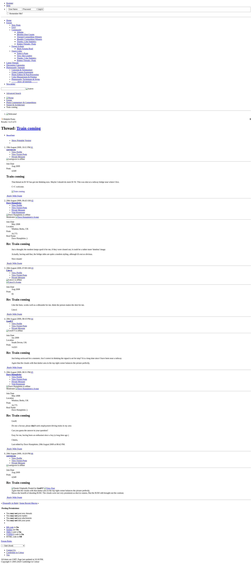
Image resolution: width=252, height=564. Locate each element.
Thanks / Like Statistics (26, 41)
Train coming (29, 128)
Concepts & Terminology (22, 70)
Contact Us (11, 550)
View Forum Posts (19, 154)
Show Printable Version (21, 140)
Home (8, 20)
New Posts (16, 25)
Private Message (18, 157)
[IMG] (9, 532)
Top (8, 555)
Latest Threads (12, 63)
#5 (32, 372)
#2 (32, 200)
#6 (32, 453)
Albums (20, 32)
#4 (32, 319)
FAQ (14, 27)
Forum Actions (18, 46)
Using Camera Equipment (22, 72)
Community (16, 30)
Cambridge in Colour (15, 552)
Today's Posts (22, 53)
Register (9, 3)
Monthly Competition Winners (29, 39)
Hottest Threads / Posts (26, 44)
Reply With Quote (14, 196)
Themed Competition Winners (29, 37)
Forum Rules (6, 541)
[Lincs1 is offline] (13, 282)
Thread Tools (10, 135)
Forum (9, 23)
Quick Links (17, 51)
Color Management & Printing (24, 77)
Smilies (9, 530)
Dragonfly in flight (10, 503)
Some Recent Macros (28, 503)
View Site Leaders (24, 56)
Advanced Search (13, 93)
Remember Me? (16, 13)
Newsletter (10, 84)
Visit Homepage (18, 212)
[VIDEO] (10, 534)
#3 (32, 268)
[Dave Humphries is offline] (27, 217)
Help (8, 5)
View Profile (17, 152)
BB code (10, 527)
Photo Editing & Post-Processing (25, 74)
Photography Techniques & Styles (26, 79)
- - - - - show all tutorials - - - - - (24, 82)
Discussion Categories (15, 65)
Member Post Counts (25, 34)
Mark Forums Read (25, 49)
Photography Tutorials (15, 67)
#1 (32, 147)
